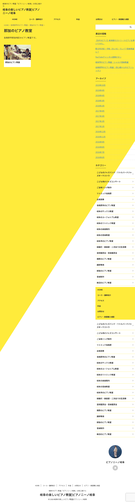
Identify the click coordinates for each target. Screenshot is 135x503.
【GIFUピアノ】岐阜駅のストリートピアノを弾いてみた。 (114, 42)
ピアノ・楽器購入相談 (120, 19)
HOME (14, 19)
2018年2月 (99, 105)
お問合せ (99, 19)
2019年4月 (99, 90)
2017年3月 (99, 116)
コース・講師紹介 (36, 19)
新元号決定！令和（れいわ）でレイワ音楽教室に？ (114, 50)
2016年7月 (99, 152)
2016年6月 (99, 157)
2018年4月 (99, 95)
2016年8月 (99, 147)
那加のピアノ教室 (12, 62)
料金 (78, 19)
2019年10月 (100, 85)
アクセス (57, 19)
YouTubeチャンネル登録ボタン (108, 57)
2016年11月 (100, 136)
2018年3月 (99, 100)
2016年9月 (99, 142)
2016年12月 (100, 131)
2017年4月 (99, 111)
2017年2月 (99, 121)
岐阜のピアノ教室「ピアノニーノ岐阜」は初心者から (67, 491)
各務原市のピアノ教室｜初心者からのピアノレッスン (114, 69)
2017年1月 (99, 126)
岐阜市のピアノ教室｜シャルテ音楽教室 (112, 62)
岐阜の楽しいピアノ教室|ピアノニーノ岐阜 (21, 11)
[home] (115, 467)
